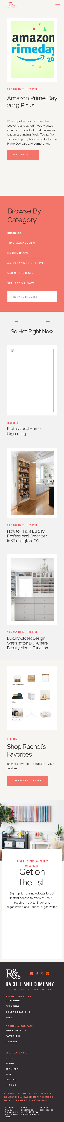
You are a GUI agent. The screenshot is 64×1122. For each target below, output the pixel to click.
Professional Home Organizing (24, 431)
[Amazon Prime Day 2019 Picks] (32, 49)
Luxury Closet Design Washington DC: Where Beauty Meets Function (27, 643)
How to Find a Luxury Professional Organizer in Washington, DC (27, 536)
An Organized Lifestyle (22, 89)
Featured (13, 423)
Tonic (8, 1117)
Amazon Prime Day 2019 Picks (32, 102)
